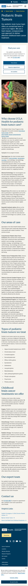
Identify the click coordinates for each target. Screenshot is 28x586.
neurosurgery (21, 158)
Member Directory (6, 551)
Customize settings (14, 577)
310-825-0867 (7, 500)
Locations (4, 549)
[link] (7, 541)
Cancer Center (9, 11)
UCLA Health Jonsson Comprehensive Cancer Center (11, 135)
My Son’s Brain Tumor (7, 517)
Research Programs (6, 553)
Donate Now (6, 535)
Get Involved (4, 556)
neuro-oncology (13, 158)
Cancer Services (20, 11)
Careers (3, 558)
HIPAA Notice (5, 562)
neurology (3, 160)
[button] (14, 2)
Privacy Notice (5, 564)
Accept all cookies (14, 582)
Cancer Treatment (6, 546)
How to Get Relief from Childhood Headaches (13, 520)
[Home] (2, 11)
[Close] (26, 568)
